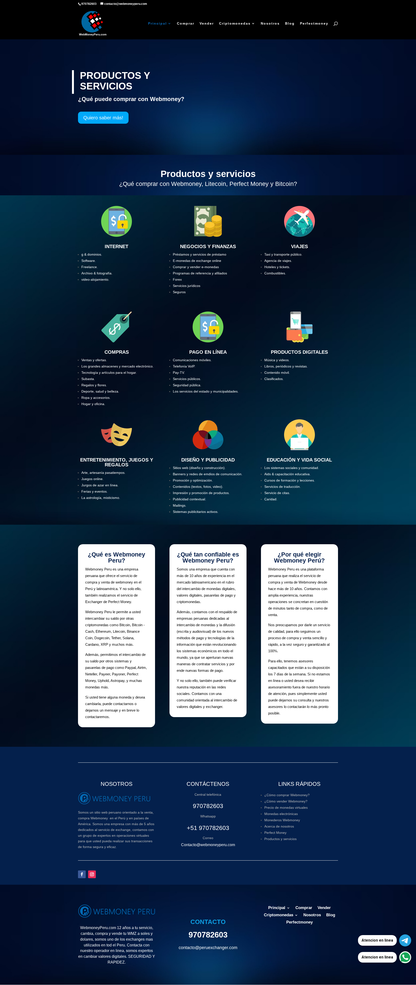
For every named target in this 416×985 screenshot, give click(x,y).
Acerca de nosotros (279, 826)
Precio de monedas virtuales (286, 807)
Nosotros (270, 23)
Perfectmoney (314, 23)
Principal (157, 23)
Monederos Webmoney (282, 820)
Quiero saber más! (103, 117)
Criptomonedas (235, 23)
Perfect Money (275, 833)
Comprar (185, 23)
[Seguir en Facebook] (82, 874)
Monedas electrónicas (281, 814)
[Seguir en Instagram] (92, 874)
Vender (207, 23)
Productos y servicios (280, 839)
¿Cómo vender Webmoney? (285, 801)
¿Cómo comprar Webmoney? (287, 795)
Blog (290, 23)
